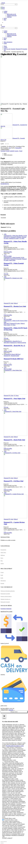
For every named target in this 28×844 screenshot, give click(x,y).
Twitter (7, 151)
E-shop (5, 11)
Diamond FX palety (14, 238)
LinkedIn (12, 151)
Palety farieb (12, 260)
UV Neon (21, 238)
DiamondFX (18, 148)
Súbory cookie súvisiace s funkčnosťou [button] (11, 747)
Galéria (2, 563)
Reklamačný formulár (5, 601)
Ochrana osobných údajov (6, 596)
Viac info (6, 273)
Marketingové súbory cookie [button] (9, 777)
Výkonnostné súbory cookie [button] (9, 760)
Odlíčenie (9, 17)
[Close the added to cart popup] (14, 710)
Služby (5, 12)
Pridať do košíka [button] (8, 251)
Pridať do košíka (5, 149)
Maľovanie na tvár (11, 14)
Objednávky (3, 580)
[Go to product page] (15, 341)
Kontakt (2, 583)
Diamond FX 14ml (8, 303)
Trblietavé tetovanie (11, 15)
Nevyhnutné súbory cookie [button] (8, 818)
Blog (5, 19)
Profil (2, 575)
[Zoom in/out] (1, 841)
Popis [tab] (5, 153)
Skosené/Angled (15, 355)
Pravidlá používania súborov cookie (15, 745)
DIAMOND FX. (5, 183)
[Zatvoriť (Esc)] (6, 841)
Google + (16, 151)
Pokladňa (11, 710)
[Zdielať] (4, 841)
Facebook (3, 151)
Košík (5, 43)
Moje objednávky (8, 42)
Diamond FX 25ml (8, 395)
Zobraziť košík (4, 710)
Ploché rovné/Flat (21, 342)
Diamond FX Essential (15, 259)
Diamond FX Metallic (15, 237)
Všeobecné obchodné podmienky (8, 591)
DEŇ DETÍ (7, 237)
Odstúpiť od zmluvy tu (5, 599)
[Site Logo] (3, 7)
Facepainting (3, 549)
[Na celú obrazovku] (2, 841)
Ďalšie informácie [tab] (8, 155)
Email (20, 151)
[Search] (16, 4)
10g (10, 148)
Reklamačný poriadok (5, 593)
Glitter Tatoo (3, 552)
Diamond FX (13, 342)
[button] (3, 2)
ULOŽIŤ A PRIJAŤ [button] (7, 838)
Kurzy (5, 18)
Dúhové (16, 303)
